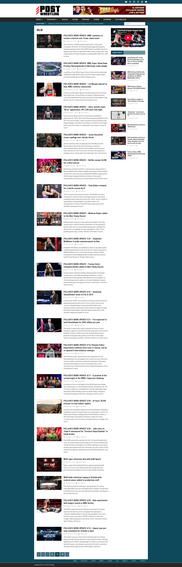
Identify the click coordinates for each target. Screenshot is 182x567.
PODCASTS (51, 19)
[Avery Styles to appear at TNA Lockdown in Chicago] (118, 102)
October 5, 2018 (71, 69)
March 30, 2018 (70, 406)
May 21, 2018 (70, 325)
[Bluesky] (126, 2)
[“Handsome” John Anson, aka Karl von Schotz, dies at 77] (118, 115)
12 (52, 554)
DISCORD (85, 19)
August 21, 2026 (133, 158)
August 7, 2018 (70, 191)
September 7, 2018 (72, 112)
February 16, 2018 (71, 534)
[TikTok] (142, 2)
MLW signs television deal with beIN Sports (82, 459)
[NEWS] (49, 41)
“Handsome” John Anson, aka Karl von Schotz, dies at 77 (136, 114)
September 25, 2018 (72, 89)
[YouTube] (146, 2)
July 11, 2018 (69, 270)
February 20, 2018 (71, 506)
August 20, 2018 (70, 166)
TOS (117, 561)
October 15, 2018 (71, 41)
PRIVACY (125, 561)
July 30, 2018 (69, 219)
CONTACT (143, 561)
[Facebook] (138, 2)
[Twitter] (130, 2)
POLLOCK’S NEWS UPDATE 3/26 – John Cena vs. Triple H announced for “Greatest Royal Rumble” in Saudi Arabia (86, 431)
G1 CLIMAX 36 (120, 19)
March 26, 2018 (70, 437)
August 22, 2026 (133, 66)
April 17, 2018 (70, 381)
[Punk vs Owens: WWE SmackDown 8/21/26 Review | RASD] (118, 155)
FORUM (96, 19)
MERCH (102, 561)
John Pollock (83, 41)
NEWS (38, 19)
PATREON (107, 19)
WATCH (65, 19)
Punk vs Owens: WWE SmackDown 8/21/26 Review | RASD (136, 154)
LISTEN (75, 19)
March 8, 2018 (70, 483)
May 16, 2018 (70, 353)
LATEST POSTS (117, 52)
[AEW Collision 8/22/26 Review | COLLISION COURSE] (118, 90)
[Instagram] (134, 2)
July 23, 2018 (69, 244)
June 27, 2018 (70, 297)
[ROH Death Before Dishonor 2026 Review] (118, 128)
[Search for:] (134, 24)
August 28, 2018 (70, 140)
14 (62, 554)
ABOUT (134, 561)
